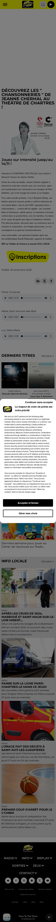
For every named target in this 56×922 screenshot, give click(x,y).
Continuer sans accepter (39, 402)
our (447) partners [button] (18, 416)
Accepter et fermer (28, 503)
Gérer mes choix (28, 513)
